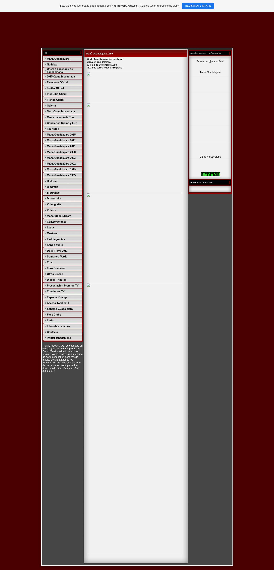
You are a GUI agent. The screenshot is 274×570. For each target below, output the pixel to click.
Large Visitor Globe (210, 156)
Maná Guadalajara (210, 72)
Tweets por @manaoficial (210, 61)
